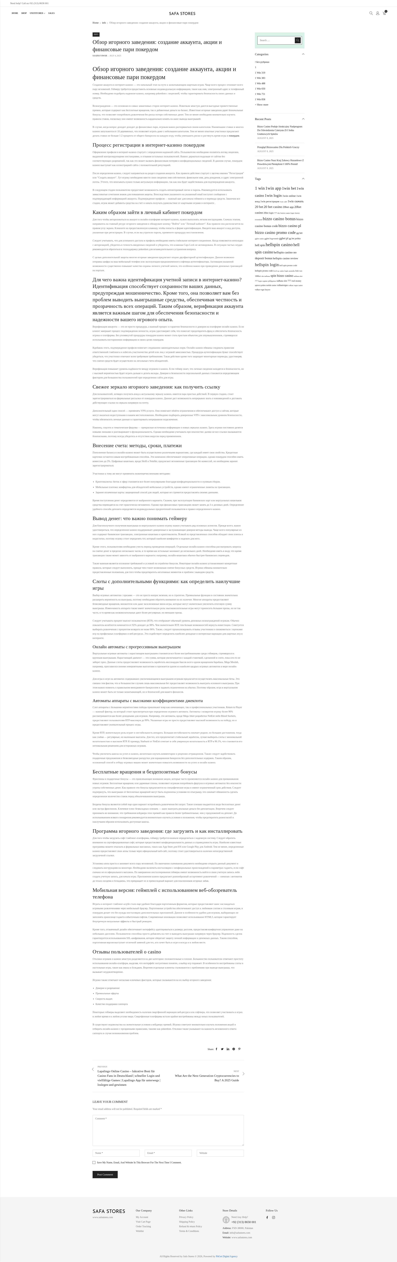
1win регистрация (269, 201)
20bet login (269, 213)
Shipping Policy (187, 1221)
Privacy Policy (186, 1217)
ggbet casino (259, 239)
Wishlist (140, 1231)
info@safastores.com (240, 1232)
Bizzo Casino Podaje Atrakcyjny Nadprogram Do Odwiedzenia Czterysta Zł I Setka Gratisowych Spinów (279, 130)
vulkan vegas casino (295, 285)
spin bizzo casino (282, 276)
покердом (234, 135)
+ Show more (261, 104)
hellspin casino (279, 244)
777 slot (277, 213)
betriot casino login (287, 213)
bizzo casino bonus (279, 218)
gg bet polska (295, 238)
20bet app (288, 207)
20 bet (259, 207)
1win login (273, 195)
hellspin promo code (264, 270)
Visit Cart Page (143, 1221)
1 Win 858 (260, 99)
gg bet (299, 233)
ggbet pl (283, 238)
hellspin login (267, 264)
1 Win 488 (260, 83)
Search (298, 40)
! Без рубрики (262, 62)
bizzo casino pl (290, 226)
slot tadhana (265, 276)
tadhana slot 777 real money (289, 281)
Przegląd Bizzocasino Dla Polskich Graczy (278, 147)
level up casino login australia (284, 271)
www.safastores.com (242, 1237)
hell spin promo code (288, 265)
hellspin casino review (285, 258)
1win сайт (283, 202)
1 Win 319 (260, 72)
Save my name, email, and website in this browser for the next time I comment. (139, 1162)
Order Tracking (143, 1226)
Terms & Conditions (189, 1231)
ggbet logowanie (272, 239)
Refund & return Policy (190, 1226)
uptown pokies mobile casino (265, 285)
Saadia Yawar (100, 55)
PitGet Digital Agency (227, 1256)
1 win (260, 188)
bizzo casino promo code (275, 232)
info (104, 22)
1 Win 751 (260, 94)
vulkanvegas (282, 285)
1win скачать (296, 201)
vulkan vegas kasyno (262, 290)
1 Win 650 (260, 88)
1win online (289, 195)
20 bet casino (273, 207)
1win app (273, 188)
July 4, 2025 (115, 55)
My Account (142, 1217)
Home (96, 22)
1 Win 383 (260, 78)
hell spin (260, 245)
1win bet (289, 188)
